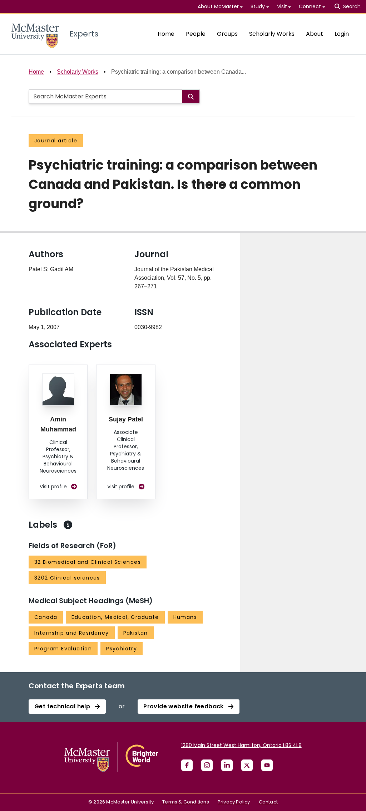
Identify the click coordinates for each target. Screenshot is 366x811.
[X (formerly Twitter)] (247, 765)
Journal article (55, 140)
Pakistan (135, 632)
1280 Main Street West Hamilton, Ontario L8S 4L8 (241, 745)
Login (342, 34)
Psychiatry (121, 648)
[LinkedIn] (227, 765)
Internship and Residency (71, 632)
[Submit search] (190, 96)
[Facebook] (187, 765)
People (196, 34)
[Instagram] (207, 765)
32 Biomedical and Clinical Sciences (87, 562)
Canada (45, 617)
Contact (268, 801)
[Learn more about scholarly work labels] (68, 525)
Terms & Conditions (185, 801)
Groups (227, 34)
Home (166, 34)
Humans (185, 617)
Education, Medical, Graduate (115, 617)
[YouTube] (267, 765)
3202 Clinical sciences (67, 577)
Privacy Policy (234, 801)
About (314, 34)
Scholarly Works (272, 34)
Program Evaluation (63, 648)
